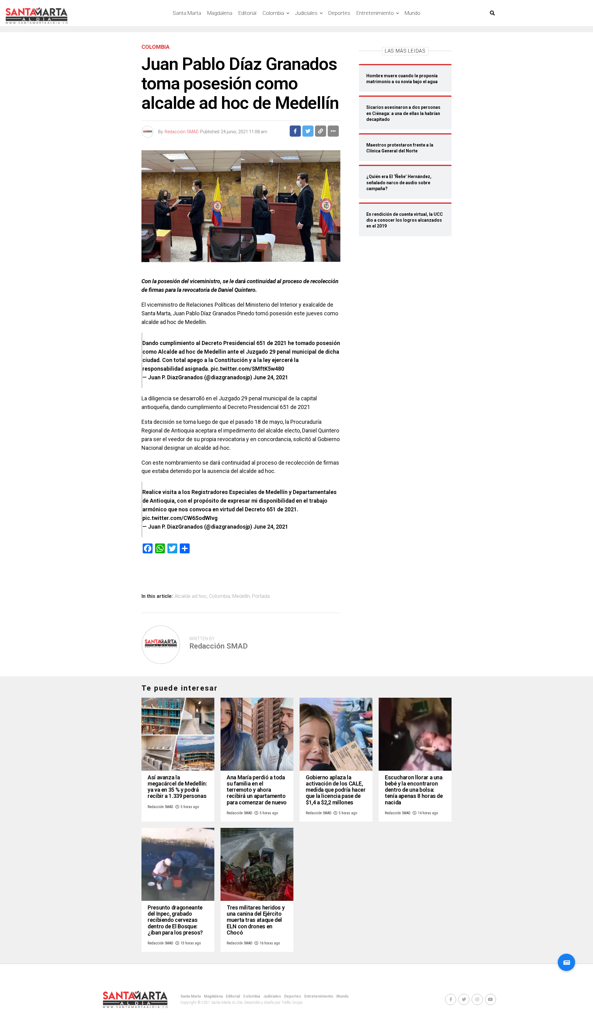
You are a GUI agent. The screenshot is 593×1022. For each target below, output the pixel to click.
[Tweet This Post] (307, 131)
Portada (261, 596)
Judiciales (306, 13)
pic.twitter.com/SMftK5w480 (247, 368)
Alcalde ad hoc (191, 596)
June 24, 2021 (270, 377)
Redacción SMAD (182, 131)
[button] (566, 962)
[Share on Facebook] (295, 131)
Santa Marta (187, 13)
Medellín (241, 596)
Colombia (273, 13)
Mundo (412, 13)
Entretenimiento (375, 13)
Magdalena (219, 13)
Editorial (247, 13)
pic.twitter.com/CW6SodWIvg (179, 518)
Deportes (339, 13)
